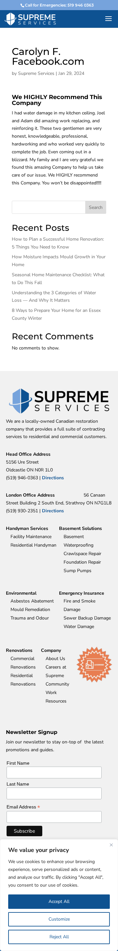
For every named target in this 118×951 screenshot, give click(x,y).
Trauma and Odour (29, 618)
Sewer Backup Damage (87, 618)
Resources (56, 701)
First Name (18, 763)
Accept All (59, 901)
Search (96, 207)
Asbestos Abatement (32, 601)
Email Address (23, 807)
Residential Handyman (33, 545)
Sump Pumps (77, 571)
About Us (55, 658)
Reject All (59, 937)
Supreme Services (36, 73)
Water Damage (79, 626)
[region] (59, 895)
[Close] (111, 845)
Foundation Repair (82, 562)
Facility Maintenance (30, 537)
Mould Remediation (30, 609)
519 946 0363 (81, 5)
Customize (59, 919)
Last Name (18, 784)
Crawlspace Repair (82, 554)
